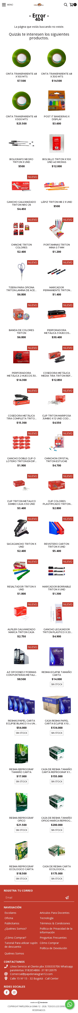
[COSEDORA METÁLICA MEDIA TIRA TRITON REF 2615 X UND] (56, 358)
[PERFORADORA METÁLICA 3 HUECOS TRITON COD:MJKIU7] (56, 315)
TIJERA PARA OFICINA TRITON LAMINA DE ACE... (21, 289)
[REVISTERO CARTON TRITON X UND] (56, 529)
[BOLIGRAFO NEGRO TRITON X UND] (21, 155)
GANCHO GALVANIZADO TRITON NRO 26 (21, 203)
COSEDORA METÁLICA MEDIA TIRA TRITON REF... (56, 374)
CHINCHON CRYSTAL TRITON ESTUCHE (56, 460)
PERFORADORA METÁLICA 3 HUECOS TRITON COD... (56, 331)
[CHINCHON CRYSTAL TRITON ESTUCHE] (56, 443)
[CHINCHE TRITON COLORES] (21, 240)
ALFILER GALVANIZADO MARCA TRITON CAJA (21, 631)
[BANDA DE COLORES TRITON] (21, 315)
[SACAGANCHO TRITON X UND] (21, 529)
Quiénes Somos (14, 953)
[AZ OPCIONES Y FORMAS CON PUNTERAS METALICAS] (21, 657)
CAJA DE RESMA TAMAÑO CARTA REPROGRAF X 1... (56, 770)
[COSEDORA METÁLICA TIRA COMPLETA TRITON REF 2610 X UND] (21, 400)
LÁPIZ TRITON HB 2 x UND (56, 202)
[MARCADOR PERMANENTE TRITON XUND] (56, 272)
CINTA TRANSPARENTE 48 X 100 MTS (21, 75)
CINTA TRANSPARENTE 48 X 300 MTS (56, 75)
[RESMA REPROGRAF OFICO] (21, 802)
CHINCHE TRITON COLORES (21, 246)
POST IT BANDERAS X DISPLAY (56, 118)
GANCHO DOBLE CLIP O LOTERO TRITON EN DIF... (21, 460)
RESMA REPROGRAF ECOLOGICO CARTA (21, 868)
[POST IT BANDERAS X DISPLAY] (56, 112)
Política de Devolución (53, 948)
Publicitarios (12, 923)
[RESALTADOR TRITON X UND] (21, 571)
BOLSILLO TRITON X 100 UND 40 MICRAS (56, 160)
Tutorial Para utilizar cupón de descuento (21, 944)
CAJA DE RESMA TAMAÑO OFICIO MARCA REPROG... (56, 819)
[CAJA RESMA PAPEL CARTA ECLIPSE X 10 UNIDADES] (56, 705)
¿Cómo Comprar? (15, 937)
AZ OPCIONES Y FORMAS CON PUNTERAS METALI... (21, 673)
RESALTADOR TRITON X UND (21, 588)
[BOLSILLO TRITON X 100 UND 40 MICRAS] (56, 155)
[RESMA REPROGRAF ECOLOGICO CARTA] (21, 851)
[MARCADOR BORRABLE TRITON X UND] (56, 571)
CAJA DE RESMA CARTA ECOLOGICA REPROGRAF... (57, 868)
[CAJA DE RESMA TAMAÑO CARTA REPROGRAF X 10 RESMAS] (56, 754)
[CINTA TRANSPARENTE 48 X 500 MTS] (21, 112)
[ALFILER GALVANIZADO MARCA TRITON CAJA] (21, 614)
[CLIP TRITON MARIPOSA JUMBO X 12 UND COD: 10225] (56, 400)
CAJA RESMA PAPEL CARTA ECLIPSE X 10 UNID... (57, 722)
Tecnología (46, 918)
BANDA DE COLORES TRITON (21, 331)
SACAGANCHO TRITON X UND (21, 545)
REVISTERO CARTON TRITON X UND (56, 545)
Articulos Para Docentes (54, 913)
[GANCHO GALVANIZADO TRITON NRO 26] (21, 197)
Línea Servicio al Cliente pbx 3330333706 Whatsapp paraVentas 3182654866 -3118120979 (41, 968)
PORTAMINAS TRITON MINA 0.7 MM (57, 246)
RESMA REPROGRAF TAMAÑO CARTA (21, 770)
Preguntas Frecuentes (53, 937)
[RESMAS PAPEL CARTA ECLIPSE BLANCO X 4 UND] (21, 705)
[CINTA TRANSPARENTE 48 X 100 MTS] (21, 69)
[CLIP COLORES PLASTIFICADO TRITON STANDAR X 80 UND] (56, 486)
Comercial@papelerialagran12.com (31, 974)
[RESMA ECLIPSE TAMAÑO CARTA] (56, 657)
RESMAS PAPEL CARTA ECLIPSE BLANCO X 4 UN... (21, 722)
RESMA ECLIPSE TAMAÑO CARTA (57, 673)
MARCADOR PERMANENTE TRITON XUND (56, 289)
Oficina (9, 918)
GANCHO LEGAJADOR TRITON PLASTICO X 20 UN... (57, 631)
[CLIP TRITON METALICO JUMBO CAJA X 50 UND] (21, 486)
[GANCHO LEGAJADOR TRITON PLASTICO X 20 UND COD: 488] (56, 614)
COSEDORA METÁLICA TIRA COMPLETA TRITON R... (21, 417)
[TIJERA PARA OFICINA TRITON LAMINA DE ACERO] (21, 272)
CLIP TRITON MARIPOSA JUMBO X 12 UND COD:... (56, 417)
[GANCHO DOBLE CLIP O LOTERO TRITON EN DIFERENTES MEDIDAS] (21, 443)
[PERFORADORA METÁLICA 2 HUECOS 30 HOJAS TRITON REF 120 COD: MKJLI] (21, 358)
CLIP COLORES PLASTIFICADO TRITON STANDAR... (56, 502)
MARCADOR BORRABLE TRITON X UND (56, 588)
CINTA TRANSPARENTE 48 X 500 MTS (21, 118)
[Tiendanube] (39, 1002)
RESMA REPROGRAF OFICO (21, 819)
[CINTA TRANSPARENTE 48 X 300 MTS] (56, 69)
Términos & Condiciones (55, 923)
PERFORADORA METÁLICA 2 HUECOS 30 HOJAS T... (21, 374)
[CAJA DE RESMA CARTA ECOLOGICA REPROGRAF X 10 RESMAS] (56, 851)
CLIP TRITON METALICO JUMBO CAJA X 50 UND (21, 502)
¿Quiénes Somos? (16, 928)
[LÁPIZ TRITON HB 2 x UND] (56, 197)
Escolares (10, 913)
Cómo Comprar (49, 943)
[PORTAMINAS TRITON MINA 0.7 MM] (56, 240)
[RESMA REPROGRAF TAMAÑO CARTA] (21, 754)
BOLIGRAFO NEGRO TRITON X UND (21, 160)
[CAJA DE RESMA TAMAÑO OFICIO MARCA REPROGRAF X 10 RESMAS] (56, 802)
